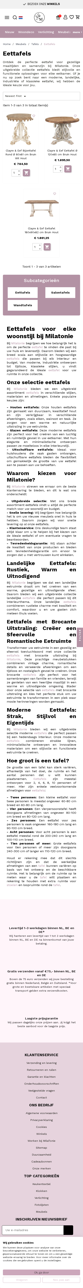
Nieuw (9, 32)
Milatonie (18, 343)
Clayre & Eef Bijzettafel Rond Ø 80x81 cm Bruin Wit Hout (20, 154)
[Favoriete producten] (71, 17)
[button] (65, 17)
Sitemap (41, 1147)
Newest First (16, 96)
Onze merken (41, 1168)
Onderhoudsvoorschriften (41, 1083)
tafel (41, 866)
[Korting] (59, 17)
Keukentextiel (41, 1184)
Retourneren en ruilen (41, 1069)
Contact (41, 1097)
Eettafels (22, 292)
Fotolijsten (42, 1204)
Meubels (64, 32)
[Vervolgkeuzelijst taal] (21, 18)
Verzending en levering (41, 1062)
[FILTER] (80, 644)
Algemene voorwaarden (42, 1113)
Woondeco (26, 32)
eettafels (13, 358)
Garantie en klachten (41, 1076)
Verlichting (46, 32)
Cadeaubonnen (41, 1161)
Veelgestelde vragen (41, 1090)
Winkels (41, 1133)
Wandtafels (23, 305)
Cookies (41, 1126)
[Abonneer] (68, 1230)
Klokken (41, 1190)
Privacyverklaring (41, 1120)
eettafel (37, 347)
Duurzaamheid (41, 1154)
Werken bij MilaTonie (41, 1140)
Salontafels (60, 292)
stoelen (12, 885)
